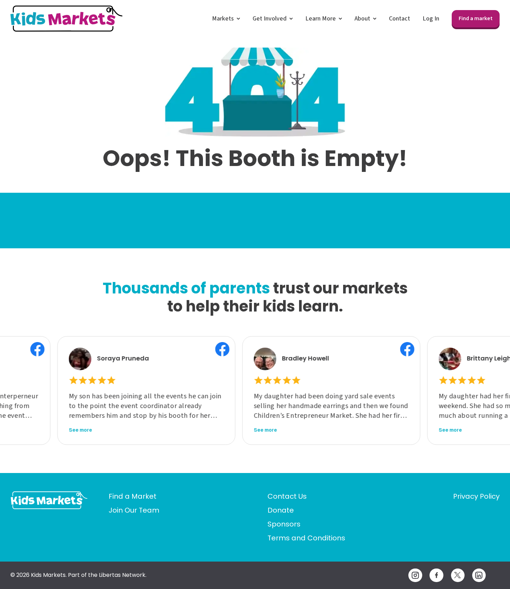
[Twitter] (458, 575)
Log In (431, 18)
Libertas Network (122, 575)
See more (58, 430)
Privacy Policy (476, 496)
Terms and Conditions (306, 538)
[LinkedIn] (479, 575)
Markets (223, 18)
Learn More (320, 18)
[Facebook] (436, 575)
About (362, 18)
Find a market (476, 18)
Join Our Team (134, 510)
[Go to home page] (49, 500)
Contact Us (287, 496)
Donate (280, 510)
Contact (399, 18)
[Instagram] (415, 575)
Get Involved (270, 18)
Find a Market (132, 496)
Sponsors (283, 524)
